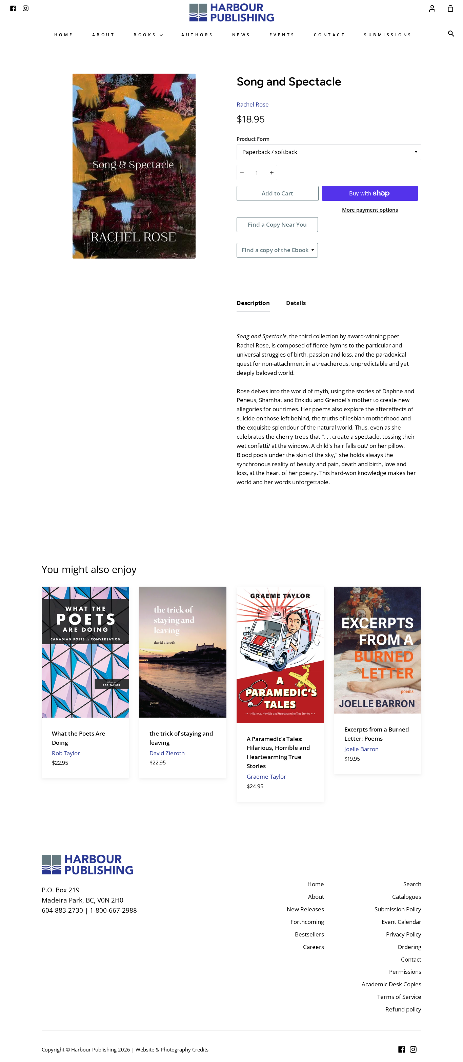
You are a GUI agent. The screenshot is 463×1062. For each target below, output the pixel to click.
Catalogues (406, 896)
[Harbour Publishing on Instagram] (413, 1049)
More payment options (370, 209)
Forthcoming (307, 922)
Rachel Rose (253, 104)
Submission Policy (398, 909)
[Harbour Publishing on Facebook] (401, 1049)
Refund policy (403, 1009)
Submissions (388, 34)
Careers (313, 947)
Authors (197, 34)
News (241, 34)
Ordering (409, 947)
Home (64, 34)
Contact (330, 34)
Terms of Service (399, 997)
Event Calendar (401, 922)
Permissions (405, 971)
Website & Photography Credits (172, 1049)
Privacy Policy (403, 934)
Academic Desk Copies (391, 984)
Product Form (253, 138)
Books (147, 34)
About (104, 34)
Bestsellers (309, 934)
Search (412, 884)
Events (282, 34)
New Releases (305, 909)
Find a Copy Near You (277, 224)
